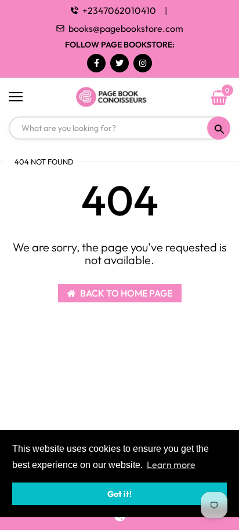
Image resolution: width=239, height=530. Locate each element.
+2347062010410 (119, 10)
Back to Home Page (126, 293)
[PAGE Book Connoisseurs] (119, 97)
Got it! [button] (119, 494)
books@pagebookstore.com (125, 28)
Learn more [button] (171, 464)
